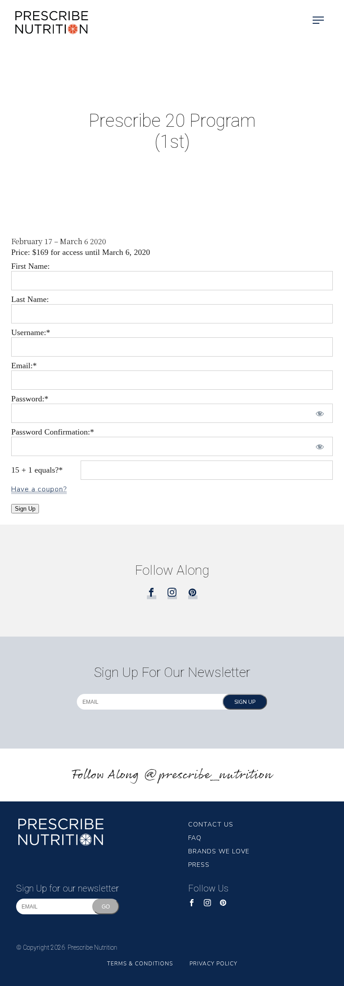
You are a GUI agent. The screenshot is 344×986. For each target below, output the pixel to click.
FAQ (195, 838)
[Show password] (320, 413)
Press (199, 865)
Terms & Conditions (140, 963)
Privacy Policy (213, 963)
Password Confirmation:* (52, 431)
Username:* (30, 332)
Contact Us (210, 824)
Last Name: (30, 299)
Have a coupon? (39, 489)
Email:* (24, 365)
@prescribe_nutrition (208, 775)
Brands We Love (218, 851)
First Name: (30, 266)
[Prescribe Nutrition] (45, 21)
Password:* (29, 398)
